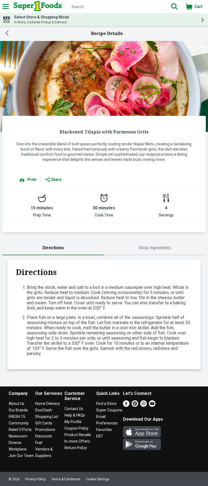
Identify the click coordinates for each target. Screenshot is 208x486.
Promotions (45, 429)
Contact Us (73, 409)
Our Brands (18, 410)
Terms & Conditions (65, 479)
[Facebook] (126, 405)
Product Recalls (77, 435)
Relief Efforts (20, 429)
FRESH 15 (17, 416)
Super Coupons (109, 410)
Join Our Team (21, 455)
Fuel (38, 442)
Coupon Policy (76, 428)
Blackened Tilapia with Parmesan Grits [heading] (104, 132)
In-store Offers (77, 441)
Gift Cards (43, 423)
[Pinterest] (135, 405)
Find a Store (106, 403)
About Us (16, 403)
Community (19, 423)
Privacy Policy (35, 479)
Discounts (43, 436)
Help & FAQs (74, 415)
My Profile (73, 422)
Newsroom (18, 436)
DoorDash (43, 410)
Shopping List (46, 416)
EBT (99, 436)
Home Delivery (47, 403)
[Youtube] (152, 405)
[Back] (7, 33)
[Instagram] (143, 405)
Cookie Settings (97, 479)
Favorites (104, 429)
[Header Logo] (37, 6)
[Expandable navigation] (5, 6)
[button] (174, 6)
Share (56, 179)
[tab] (53, 248)
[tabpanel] (104, 314)
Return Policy (75, 448)
